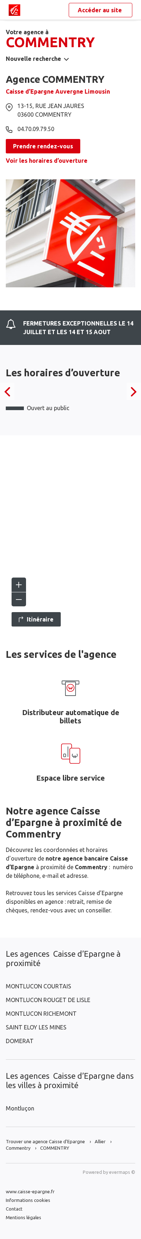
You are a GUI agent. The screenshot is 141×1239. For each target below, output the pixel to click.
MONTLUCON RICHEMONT (41, 1013)
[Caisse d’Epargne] (14, 10)
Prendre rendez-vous (43, 146)
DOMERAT (20, 1041)
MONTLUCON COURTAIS (38, 986)
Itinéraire (40, 619)
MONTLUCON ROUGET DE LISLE (48, 1000)
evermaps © (122, 1172)
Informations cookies (28, 1200)
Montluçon (20, 1108)
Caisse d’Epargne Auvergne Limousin (58, 91)
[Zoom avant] (19, 585)
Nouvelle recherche (33, 58)
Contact (14, 1208)
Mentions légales (23, 1217)
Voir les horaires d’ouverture (46, 160)
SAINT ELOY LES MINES (36, 1027)
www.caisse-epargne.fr (30, 1191)
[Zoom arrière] (19, 599)
